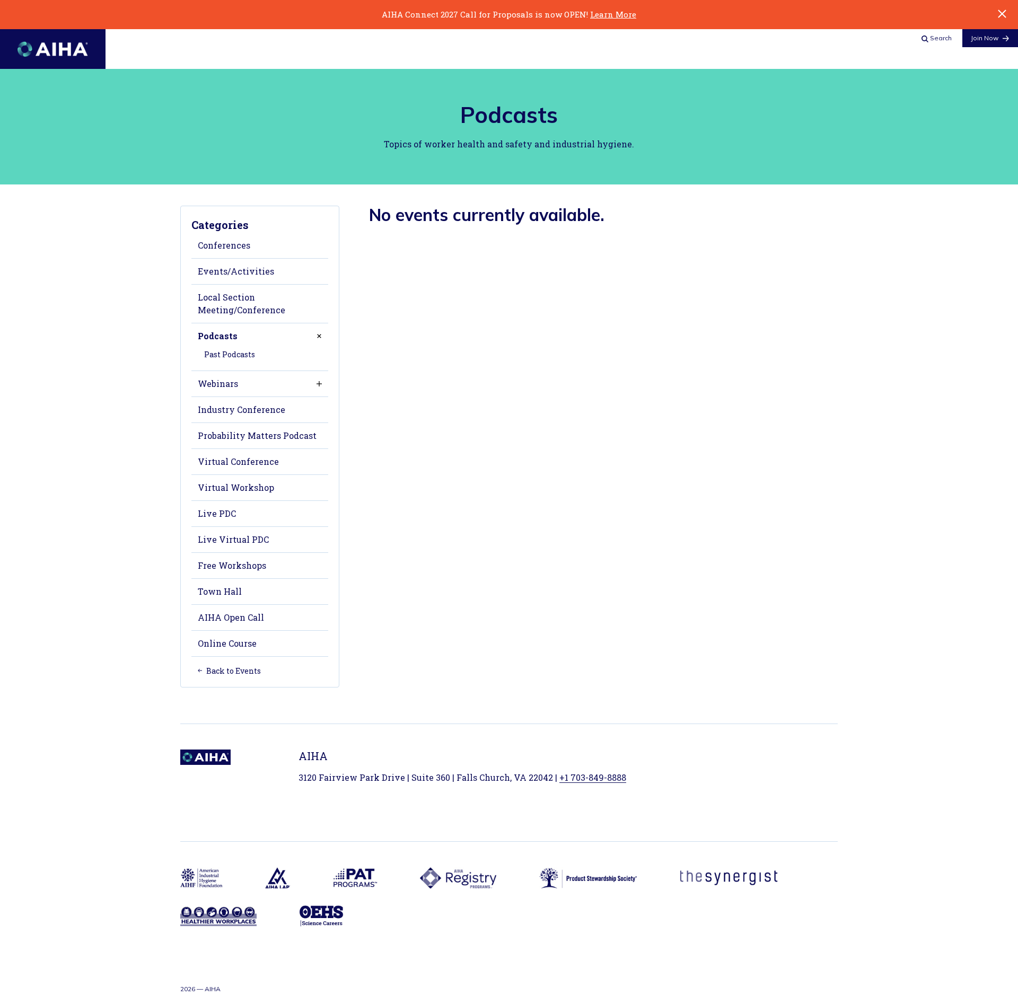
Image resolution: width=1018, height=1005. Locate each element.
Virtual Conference (238, 461)
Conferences (224, 245)
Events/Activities (236, 271)
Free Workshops (232, 565)
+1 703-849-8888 (592, 777)
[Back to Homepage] (53, 49)
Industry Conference (241, 409)
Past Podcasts (229, 354)
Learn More (613, 14)
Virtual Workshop (236, 487)
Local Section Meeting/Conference (241, 303)
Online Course (227, 643)
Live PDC (217, 513)
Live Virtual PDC (233, 539)
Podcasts (218, 335)
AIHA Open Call (231, 617)
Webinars (218, 383)
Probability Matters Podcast (257, 435)
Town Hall (220, 591)
